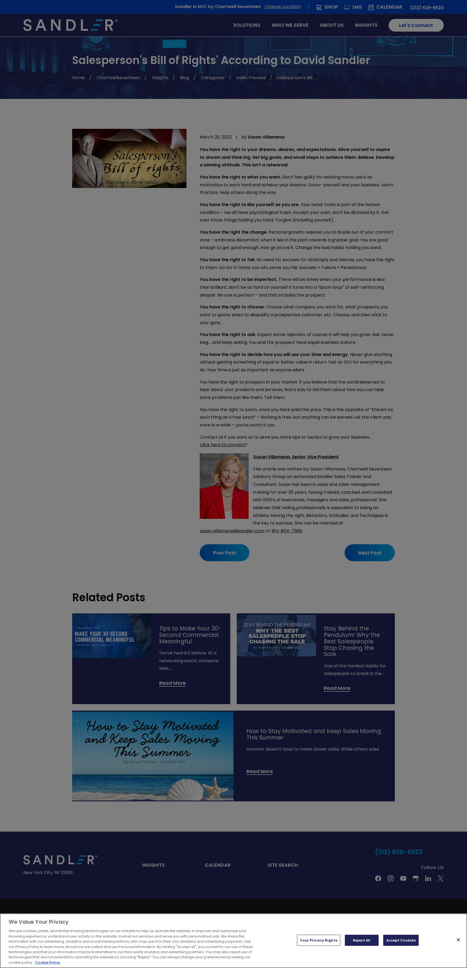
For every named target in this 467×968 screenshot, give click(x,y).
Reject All (361, 940)
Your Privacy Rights (318, 940)
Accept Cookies (401, 940)
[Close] (458, 940)
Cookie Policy (47, 962)
